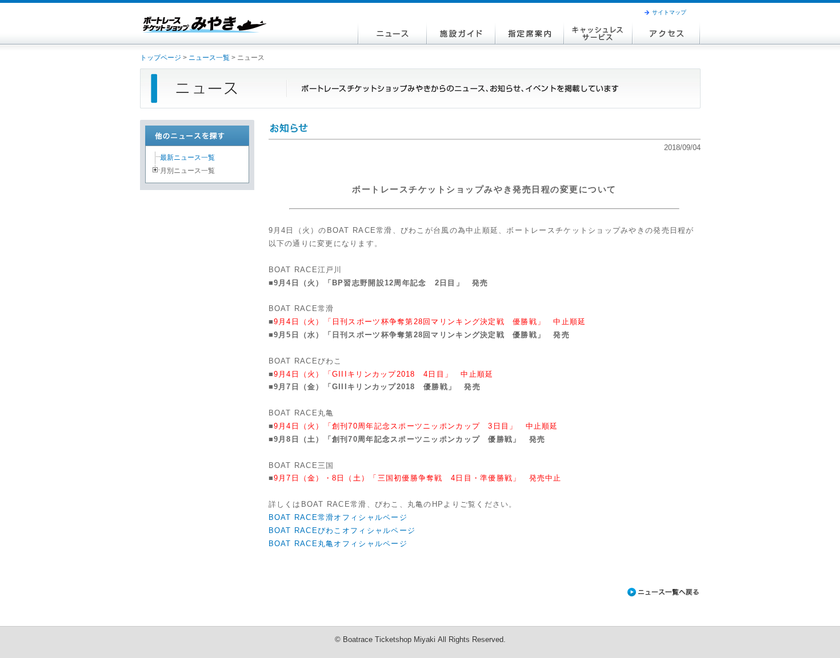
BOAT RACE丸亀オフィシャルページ (338, 544)
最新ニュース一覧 (187, 158)
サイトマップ (669, 12)
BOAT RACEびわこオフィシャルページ (342, 531)
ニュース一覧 (209, 58)
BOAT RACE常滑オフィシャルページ (338, 518)
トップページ (160, 58)
